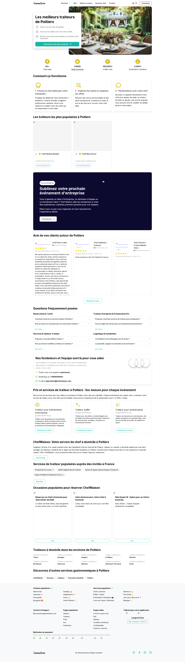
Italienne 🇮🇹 (37, 591)
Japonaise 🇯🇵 (38, 594)
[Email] (150, 652)
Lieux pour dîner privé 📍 (132, 597)
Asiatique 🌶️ (67, 591)
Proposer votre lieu (100, 628)
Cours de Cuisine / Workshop (103, 600)
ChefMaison (38, 578)
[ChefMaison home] (39, 653)
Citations (66, 613)
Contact (112, 3)
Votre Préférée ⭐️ (69, 600)
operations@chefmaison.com (46, 613)
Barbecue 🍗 (128, 591)
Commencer (47, 219)
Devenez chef (100, 3)
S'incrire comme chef (100, 613)
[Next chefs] (149, 145)
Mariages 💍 (127, 600)
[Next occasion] (149, 518)
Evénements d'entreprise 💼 (103, 597)
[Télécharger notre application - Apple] (131, 613)
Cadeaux (66, 616)
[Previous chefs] (35, 145)
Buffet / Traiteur (98, 594)
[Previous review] (35, 267)
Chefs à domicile (99, 591)
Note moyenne (77, 69)
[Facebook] (139, 652)
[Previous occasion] (35, 518)
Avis (75, 3)
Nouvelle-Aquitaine (76, 578)
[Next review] (149, 267)
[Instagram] (134, 652)
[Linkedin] (145, 652)
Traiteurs (60, 578)
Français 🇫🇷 (37, 597)
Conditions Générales (101, 622)
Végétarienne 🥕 (69, 594)
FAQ (94, 616)
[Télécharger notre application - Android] (143, 613)
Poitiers (90, 578)
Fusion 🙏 (66, 597)
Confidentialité (98, 625)
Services (50, 578)
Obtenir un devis (86, 3)
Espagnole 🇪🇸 (38, 600)
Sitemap (96, 619)
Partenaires (67, 625)
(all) (51, 588)
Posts (65, 619)
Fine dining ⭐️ (128, 594)
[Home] (39, 3)
